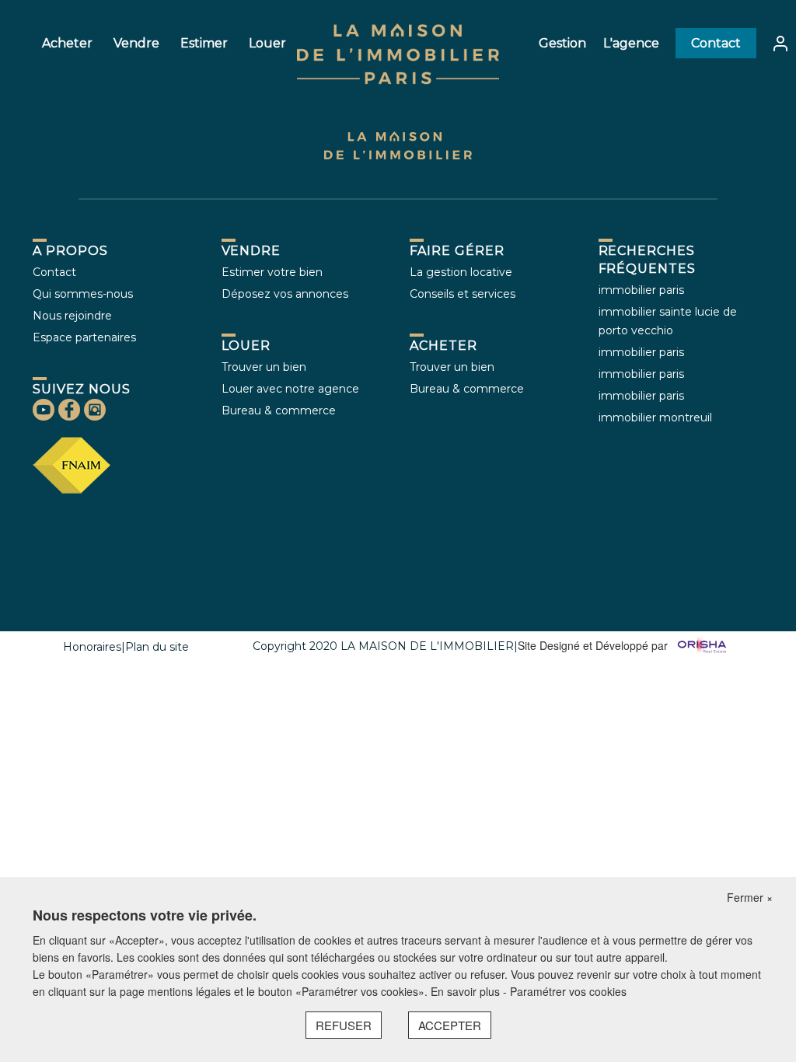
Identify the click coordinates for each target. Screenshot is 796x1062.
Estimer (204, 43)
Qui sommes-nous (83, 294)
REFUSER (344, 1025)
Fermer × (750, 897)
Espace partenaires (84, 337)
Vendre (136, 43)
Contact (716, 43)
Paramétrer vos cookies (568, 991)
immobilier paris (641, 290)
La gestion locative (461, 272)
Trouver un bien (264, 367)
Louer (267, 43)
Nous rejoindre (72, 316)
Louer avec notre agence (290, 389)
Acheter (67, 43)
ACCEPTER (449, 1025)
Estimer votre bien (272, 272)
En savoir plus (467, 991)
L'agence (631, 43)
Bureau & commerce (279, 410)
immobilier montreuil (655, 417)
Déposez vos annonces (285, 294)
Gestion (562, 43)
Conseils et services (462, 294)
